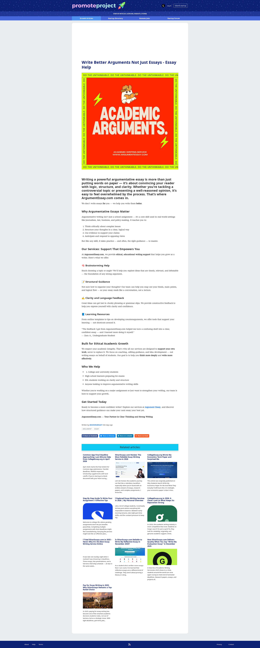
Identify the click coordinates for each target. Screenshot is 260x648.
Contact (231, 644)
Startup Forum (173, 18)
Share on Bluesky (109, 436)
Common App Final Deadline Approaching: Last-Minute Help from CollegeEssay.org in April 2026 (97, 458)
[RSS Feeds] (129, 644)
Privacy (219, 644)
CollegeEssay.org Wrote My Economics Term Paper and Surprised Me (159, 457)
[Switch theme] (163, 5)
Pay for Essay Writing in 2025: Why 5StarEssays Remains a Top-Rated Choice (97, 587)
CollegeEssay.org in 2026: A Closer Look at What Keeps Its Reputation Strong (160, 500)
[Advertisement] (130, 43)
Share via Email (143, 436)
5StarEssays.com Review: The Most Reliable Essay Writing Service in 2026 (128, 457)
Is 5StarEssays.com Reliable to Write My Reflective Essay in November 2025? (128, 541)
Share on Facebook (90, 436)
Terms (41, 644)
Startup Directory (115, 18)
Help (33, 644)
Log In (169, 6)
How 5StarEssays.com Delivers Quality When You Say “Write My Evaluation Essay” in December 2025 (162, 542)
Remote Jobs (144, 18)
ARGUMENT (87, 429)
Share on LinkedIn (126, 436)
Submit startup (180, 6)
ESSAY (96, 429)
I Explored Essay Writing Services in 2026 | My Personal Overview (129, 499)
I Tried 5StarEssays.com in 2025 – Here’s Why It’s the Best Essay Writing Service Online (97, 541)
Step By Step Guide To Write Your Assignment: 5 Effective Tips (97, 499)
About (26, 644)
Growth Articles (86, 18)
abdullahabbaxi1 (96, 425)
